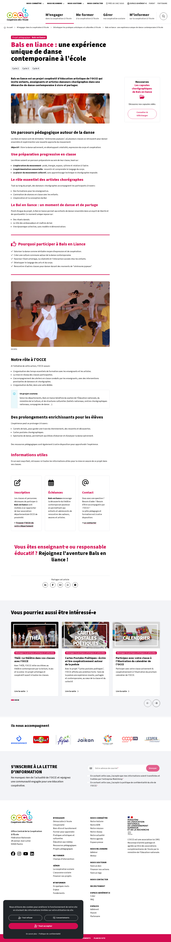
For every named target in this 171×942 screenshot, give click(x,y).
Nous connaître (34, 3)
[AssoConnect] (19, 739)
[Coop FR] (130, 739)
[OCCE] (17, 14)
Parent (152, 3)
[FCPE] (63, 740)
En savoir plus (31, 934)
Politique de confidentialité (50, 934)
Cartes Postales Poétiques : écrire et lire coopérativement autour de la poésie (85, 661)
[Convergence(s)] (108, 739)
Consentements (62, 917)
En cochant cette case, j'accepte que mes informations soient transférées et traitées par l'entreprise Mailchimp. (125, 777)
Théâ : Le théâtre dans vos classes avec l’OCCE (34, 659)
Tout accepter (45, 926)
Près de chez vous (116, 3)
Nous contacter (95, 3)
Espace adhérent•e (138, 3)
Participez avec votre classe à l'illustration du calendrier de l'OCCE (133, 661)
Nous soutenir (75, 3)
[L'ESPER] (152, 739)
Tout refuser (27, 917)
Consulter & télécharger (142, 114)
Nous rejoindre (54, 3)
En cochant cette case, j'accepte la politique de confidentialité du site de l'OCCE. (123, 784)
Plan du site (99, 938)
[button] (156, 703)
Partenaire (162, 3)
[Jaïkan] (85, 739)
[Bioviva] (41, 739)
